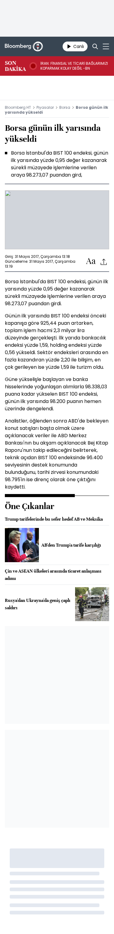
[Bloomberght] (24, 46)
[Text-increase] (91, 261)
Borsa (64, 107)
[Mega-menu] (106, 46)
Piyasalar (45, 107)
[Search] (95, 46)
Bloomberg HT (18, 107)
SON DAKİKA (15, 66)
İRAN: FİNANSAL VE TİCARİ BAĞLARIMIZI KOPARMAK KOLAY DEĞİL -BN (74, 66)
